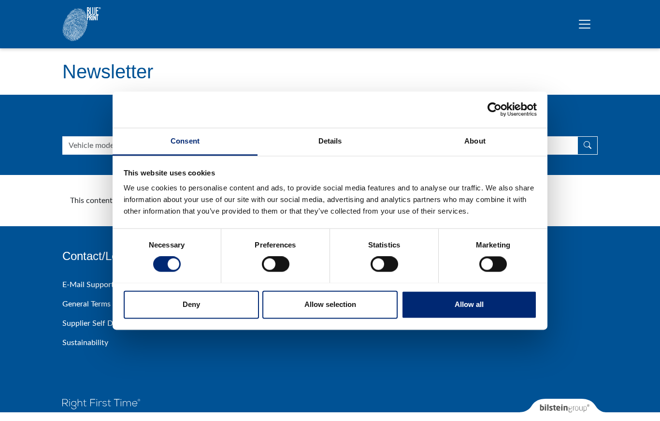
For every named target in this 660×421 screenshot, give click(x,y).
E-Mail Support (88, 285)
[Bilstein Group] (562, 410)
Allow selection (330, 304)
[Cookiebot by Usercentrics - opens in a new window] (494, 109)
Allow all (469, 304)
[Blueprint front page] (81, 24)
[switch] (275, 264)
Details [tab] (330, 141)
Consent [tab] (185, 141)
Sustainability (85, 343)
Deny (191, 304)
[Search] (587, 145)
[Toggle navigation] (585, 24)
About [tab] (475, 141)
